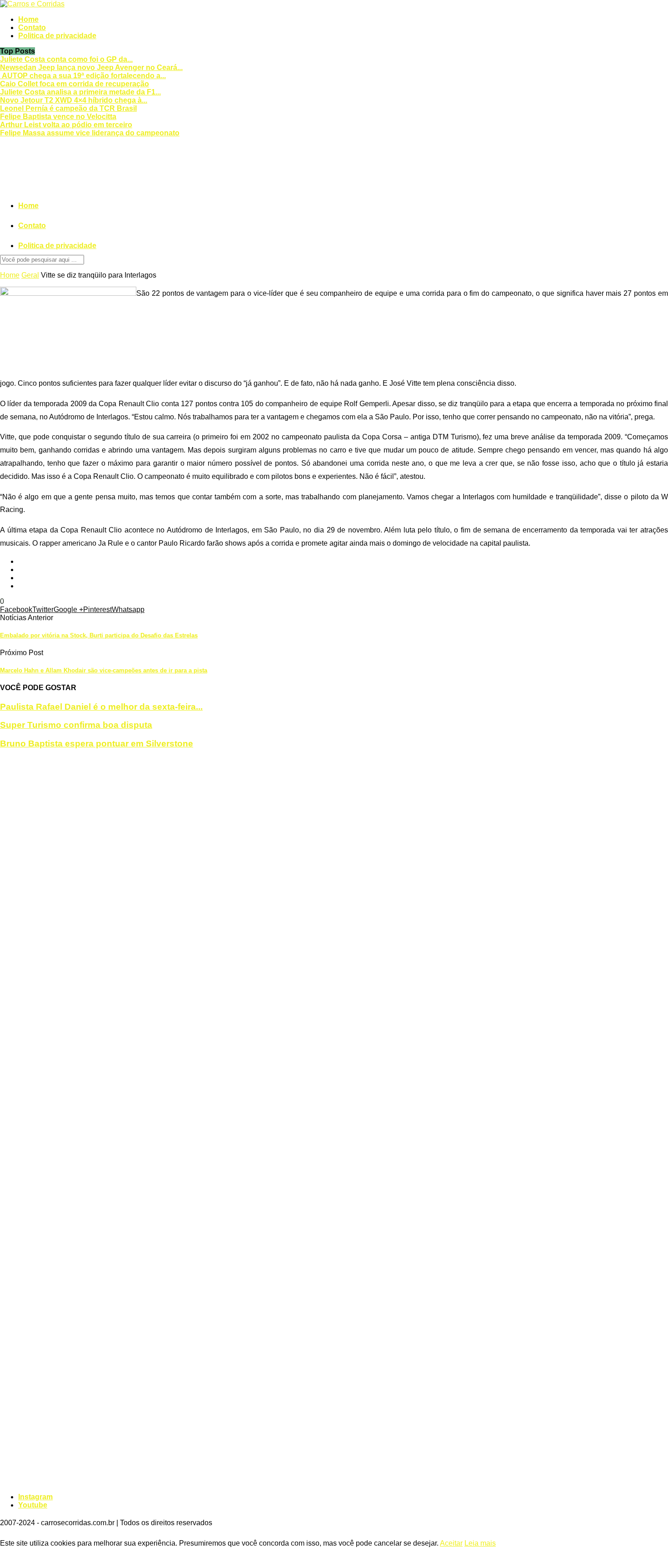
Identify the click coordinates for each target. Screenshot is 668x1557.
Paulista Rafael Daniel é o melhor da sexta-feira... (101, 706)
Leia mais (480, 1543)
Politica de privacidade (57, 36)
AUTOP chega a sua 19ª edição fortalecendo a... (83, 76)
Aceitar (451, 1543)
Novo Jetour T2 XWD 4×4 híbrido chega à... (73, 100)
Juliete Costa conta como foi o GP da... (66, 59)
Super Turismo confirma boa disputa (76, 725)
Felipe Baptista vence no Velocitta (58, 116)
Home (28, 19)
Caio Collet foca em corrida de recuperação (74, 84)
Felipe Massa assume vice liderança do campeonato (89, 133)
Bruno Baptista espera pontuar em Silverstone (96, 743)
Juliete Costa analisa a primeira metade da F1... (80, 92)
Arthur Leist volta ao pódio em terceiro (66, 125)
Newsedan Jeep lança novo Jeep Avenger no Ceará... (91, 67)
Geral (30, 275)
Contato (32, 27)
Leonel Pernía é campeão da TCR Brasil (68, 108)
